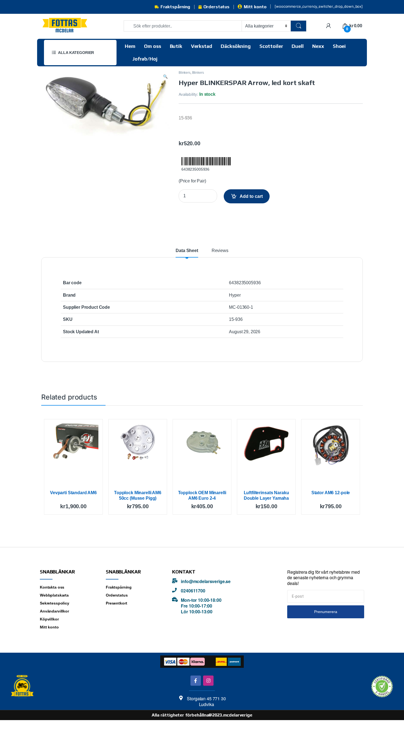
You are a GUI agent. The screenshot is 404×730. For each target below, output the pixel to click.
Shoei (339, 46)
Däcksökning (235, 46)
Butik (176, 46)
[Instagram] (208, 681)
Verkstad (201, 46)
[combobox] (183, 26)
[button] (165, 76)
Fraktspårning (175, 6)
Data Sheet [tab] (187, 250)
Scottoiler (271, 46)
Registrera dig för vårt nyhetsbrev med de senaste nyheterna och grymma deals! (323, 577)
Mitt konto (255, 6)
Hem (130, 46)
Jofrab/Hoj (144, 59)
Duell (297, 46)
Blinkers (184, 73)
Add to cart (251, 196)
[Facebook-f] (195, 681)
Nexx (318, 46)
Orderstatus (216, 6)
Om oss (152, 46)
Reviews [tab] (220, 250)
